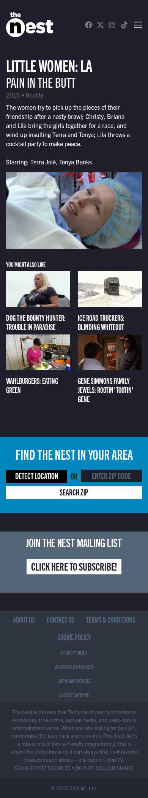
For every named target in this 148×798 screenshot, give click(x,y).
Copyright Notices (74, 680)
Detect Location (36, 475)
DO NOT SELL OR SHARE (104, 767)
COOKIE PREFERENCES (43, 767)
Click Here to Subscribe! (74, 566)
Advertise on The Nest (74, 666)
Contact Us (60, 619)
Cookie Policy (74, 637)
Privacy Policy (74, 652)
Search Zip (74, 492)
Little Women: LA (49, 65)
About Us (24, 619)
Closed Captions (74, 694)
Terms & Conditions (110, 619)
